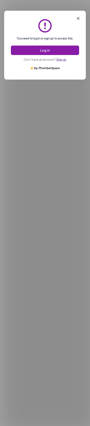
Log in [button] (45, 50)
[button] (78, 18)
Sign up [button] (61, 59)
